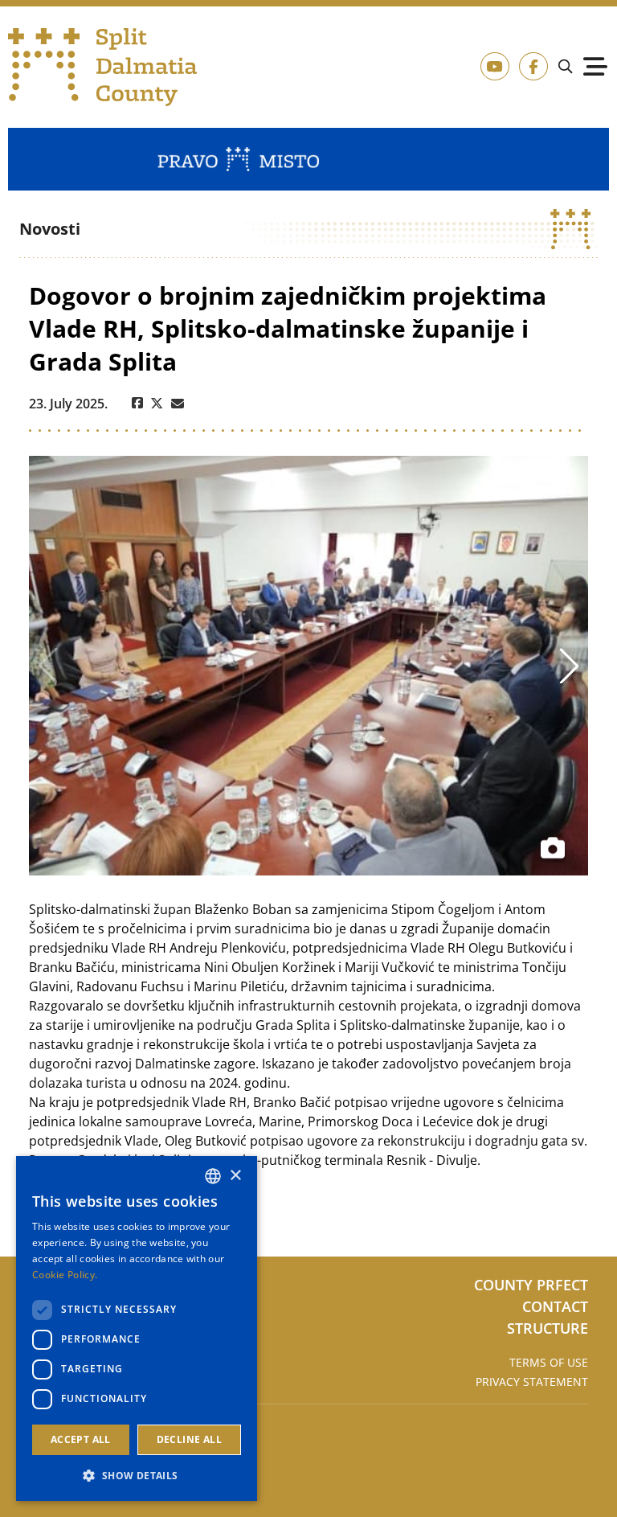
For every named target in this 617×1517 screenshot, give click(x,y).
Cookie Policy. (64, 1274)
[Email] (177, 403)
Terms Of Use (548, 1362)
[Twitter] (157, 403)
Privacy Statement (532, 1381)
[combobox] (213, 1176)
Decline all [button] (189, 1439)
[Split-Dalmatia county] (103, 66)
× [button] (235, 1176)
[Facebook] (137, 403)
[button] (136, 1475)
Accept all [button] (81, 1439)
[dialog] (136, 1328)
